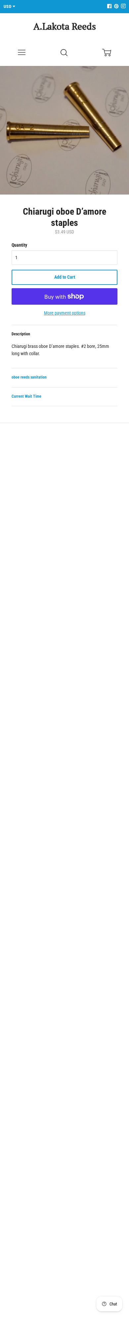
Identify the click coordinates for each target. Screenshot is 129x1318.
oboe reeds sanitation (29, 377)
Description (21, 334)
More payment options (64, 313)
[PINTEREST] (115, 6)
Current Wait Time (26, 396)
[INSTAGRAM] (122, 6)
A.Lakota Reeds (64, 26)
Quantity (19, 245)
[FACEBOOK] (109, 6)
